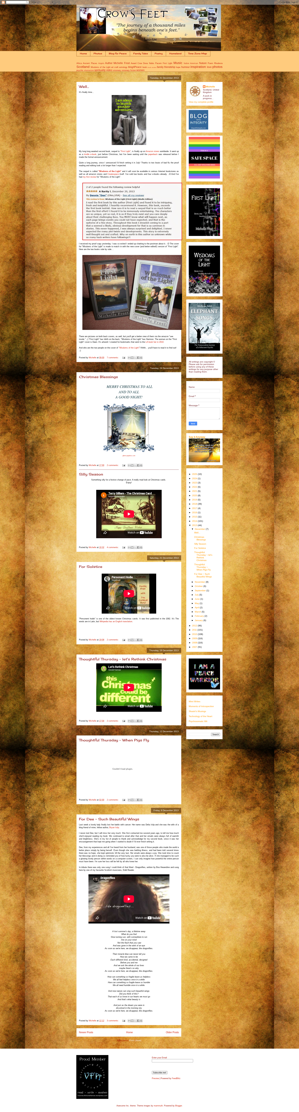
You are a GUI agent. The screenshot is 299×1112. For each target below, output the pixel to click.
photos (217, 67)
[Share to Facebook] (138, 357)
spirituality (100, 70)
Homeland (175, 53)
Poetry (159, 53)
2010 (195, 634)
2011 (194, 630)
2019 (195, 499)
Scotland (83, 67)
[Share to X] (135, 357)
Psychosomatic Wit (198, 721)
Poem (210, 63)
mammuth (158, 1106)
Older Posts (172, 1032)
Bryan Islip (114, 827)
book (144, 67)
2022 (195, 487)
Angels (101, 63)
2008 (195, 642)
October (199, 586)
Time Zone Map (197, 53)
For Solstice (90, 566)
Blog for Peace (118, 53)
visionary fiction (129, 70)
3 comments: (113, 1020)
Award (133, 63)
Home (83, 53)
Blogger (178, 1106)
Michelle (210, 86)
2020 (195, 495)
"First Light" (125, 151)
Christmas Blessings (98, 377)
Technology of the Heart (200, 716)
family (160, 67)
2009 (195, 638)
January (199, 620)
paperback (153, 154)
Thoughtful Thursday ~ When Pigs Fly (114, 740)
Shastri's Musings (197, 711)
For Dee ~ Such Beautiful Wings (109, 819)
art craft (114, 67)
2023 (195, 482)
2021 (195, 491)
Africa (79, 63)
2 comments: (113, 465)
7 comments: (113, 357)
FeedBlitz (176, 1078)
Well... (84, 86)
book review (152, 67)
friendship (169, 67)
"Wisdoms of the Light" (109, 171)
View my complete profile (201, 102)
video (109, 70)
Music (177, 63)
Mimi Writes (194, 701)
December (200, 529)
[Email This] (129, 357)
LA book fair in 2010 (155, 342)
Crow (140, 63)
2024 (195, 478)
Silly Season (91, 474)
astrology (123, 67)
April (197, 607)
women (140, 70)
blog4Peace (135, 67)
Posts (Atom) (135, 1040)
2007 (195, 647)
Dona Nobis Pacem (152, 63)
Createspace (113, 174)
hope (178, 67)
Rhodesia (218, 63)
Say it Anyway (197, 437)
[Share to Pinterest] (141, 357)
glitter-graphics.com (129, 455)
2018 (195, 504)
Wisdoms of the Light (100, 67)
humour (185, 67)
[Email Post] (123, 357)
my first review (89, 177)
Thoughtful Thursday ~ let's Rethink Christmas (122, 659)
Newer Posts (86, 1032)
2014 (195, 521)
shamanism (89, 70)
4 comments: (113, 547)
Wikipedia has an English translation (116, 621)
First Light (167, 63)
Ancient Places (90, 63)
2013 (195, 525)
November (200, 582)
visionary (117, 70)
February (199, 616)
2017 (195, 508)
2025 (195, 474)
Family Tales (140, 53)
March (198, 611)
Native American (191, 63)
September (200, 590)
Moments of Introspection (201, 706)
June (197, 599)
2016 (195, 512)
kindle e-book (90, 154)
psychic (79, 70)
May (197, 603)
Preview (155, 1078)
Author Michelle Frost (117, 63)
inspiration (198, 67)
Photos (98, 53)
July (197, 594)
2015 (195, 516)
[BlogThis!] (132, 357)
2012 (195, 625)
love (209, 67)
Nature (203, 63)
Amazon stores (153, 151)
